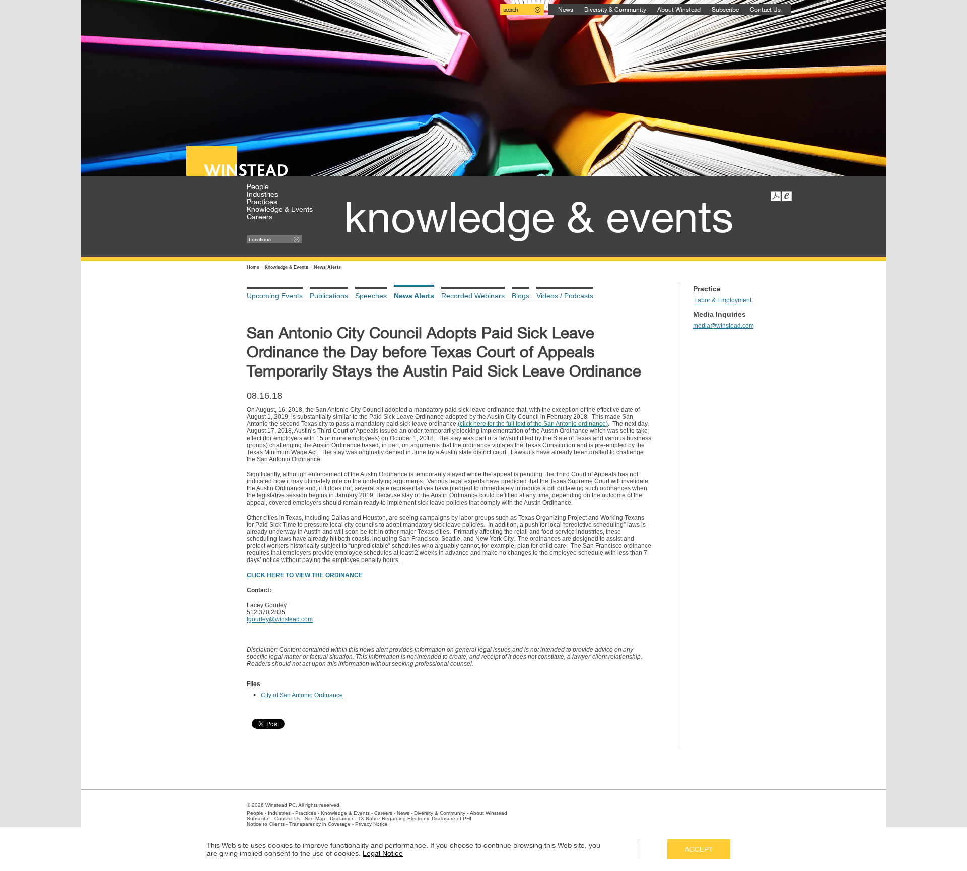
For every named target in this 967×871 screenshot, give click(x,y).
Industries (262, 194)
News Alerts (414, 296)
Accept (699, 849)
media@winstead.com (723, 325)
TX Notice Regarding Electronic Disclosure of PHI (414, 818)
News (565, 9)
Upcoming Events (275, 296)
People (258, 186)
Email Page (787, 196)
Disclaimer (341, 818)
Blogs (520, 296)
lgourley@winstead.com (280, 619)
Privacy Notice (371, 824)
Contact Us (765, 9)
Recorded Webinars (473, 296)
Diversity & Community (615, 9)
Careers (259, 216)
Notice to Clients (266, 824)
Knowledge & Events (280, 209)
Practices (262, 201)
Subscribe (725, 9)
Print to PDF (776, 196)
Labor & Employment (722, 300)
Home (253, 267)
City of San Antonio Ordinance (302, 695)
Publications (329, 296)
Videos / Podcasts (564, 296)
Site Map (315, 818)
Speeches (371, 296)
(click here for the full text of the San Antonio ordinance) (533, 423)
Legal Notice (383, 853)
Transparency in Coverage (320, 824)
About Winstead (679, 9)
